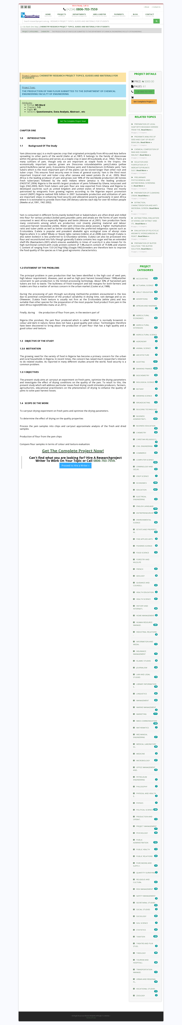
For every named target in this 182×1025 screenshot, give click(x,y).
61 (144, 86)
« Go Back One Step (30, 26)
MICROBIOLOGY (143, 760)
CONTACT (149, 15)
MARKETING (141, 714)
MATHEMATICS (142, 727)
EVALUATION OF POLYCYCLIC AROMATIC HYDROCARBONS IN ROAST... (145, 233)
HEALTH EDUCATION (145, 592)
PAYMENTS (118, 15)
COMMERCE (141, 453)
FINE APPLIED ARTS (144, 539)
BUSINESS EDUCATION (145, 426)
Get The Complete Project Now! (73, 121)
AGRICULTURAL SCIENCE (146, 334)
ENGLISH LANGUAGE (144, 506)
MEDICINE (140, 754)
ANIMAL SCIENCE (143, 348)
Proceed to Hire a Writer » (75, 465)
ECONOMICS (141, 483)
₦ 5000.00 (148, 81)
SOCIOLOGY (141, 916)
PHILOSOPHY (141, 786)
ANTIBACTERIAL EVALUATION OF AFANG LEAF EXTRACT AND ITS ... (145, 221)
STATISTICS (141, 930)
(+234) (82, 9)
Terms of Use (91, 1018)
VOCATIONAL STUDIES (145, 989)
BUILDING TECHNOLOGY (146, 409)
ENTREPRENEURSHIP (145, 513)
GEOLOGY (140, 576)
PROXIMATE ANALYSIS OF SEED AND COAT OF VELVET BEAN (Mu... (143, 139)
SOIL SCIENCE (142, 923)
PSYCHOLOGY (142, 833)
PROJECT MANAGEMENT (146, 826)
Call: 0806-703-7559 (144, 92)
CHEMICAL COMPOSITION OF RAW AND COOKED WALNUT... (145, 152)
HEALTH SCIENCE (143, 599)
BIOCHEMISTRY (142, 375)
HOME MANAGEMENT (145, 615)
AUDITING (140, 362)
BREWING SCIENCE (144, 396)
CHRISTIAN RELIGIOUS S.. (146, 439)
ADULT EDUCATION (144, 292)
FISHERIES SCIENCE (144, 546)
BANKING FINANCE (144, 368)
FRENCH (139, 569)
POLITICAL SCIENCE (144, 810)
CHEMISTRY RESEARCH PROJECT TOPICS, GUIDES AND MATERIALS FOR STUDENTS (74, 26)
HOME (48, 15)
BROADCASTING (143, 402)
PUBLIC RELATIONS (144, 856)
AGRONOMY (141, 341)
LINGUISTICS (141, 694)
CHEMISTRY (45, 31)
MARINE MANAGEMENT (146, 707)
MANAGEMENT (142, 700)
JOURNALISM (141, 667)
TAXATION (140, 936)
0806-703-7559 (104, 460)
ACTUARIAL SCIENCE (144, 285)
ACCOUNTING (142, 278)
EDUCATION (141, 490)
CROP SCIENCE (142, 476)
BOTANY (139, 389)
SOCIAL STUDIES (143, 909)
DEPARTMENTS (79, 15)
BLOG (135, 15)
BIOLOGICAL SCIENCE (145, 382)
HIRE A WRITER (99, 15)
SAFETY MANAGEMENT (146, 896)
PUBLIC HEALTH (143, 849)
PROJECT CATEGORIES (30, 31)
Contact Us (156, 7)
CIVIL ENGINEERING (144, 446)
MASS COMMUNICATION (146, 721)
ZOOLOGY (140, 995)
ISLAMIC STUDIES (143, 661)
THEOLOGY (141, 953)
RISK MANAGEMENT (144, 889)
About (146, 7)
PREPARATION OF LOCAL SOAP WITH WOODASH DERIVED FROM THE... (144, 127)
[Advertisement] (94, 51)
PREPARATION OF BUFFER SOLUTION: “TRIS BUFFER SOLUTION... (143, 246)
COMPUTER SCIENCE (145, 460)
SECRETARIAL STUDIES (145, 902)
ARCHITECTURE (142, 355)
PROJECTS (61, 15)
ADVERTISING (142, 299)
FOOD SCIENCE (142, 552)
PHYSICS (139, 803)
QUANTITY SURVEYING (145, 872)
